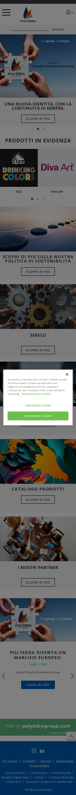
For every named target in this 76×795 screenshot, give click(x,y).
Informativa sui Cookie (36, 394)
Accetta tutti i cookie (38, 416)
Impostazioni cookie (38, 405)
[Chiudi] (67, 374)
